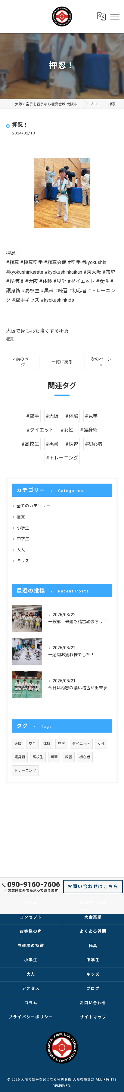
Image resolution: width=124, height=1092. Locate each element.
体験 (47, 744)
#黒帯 (52, 444)
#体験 (71, 416)
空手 (32, 744)
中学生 (23, 538)
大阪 (18, 744)
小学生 (23, 527)
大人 (21, 549)
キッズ (23, 560)
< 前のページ (23, 362)
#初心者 (94, 444)
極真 (10, 339)
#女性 (66, 430)
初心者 (84, 757)
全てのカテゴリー (33, 505)
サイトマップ (93, 1017)
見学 (61, 744)
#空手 (32, 416)
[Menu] (115, 16)
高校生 (38, 757)
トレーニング (25, 770)
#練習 (71, 444)
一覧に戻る (62, 361)
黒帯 (54, 757)
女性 (101, 744)
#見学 (91, 416)
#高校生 (30, 444)
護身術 (19, 757)
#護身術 (89, 430)
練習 (68, 757)
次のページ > (101, 362)
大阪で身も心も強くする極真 (37, 331)
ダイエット (81, 744)
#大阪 (52, 416)
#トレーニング (62, 458)
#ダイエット (40, 430)
